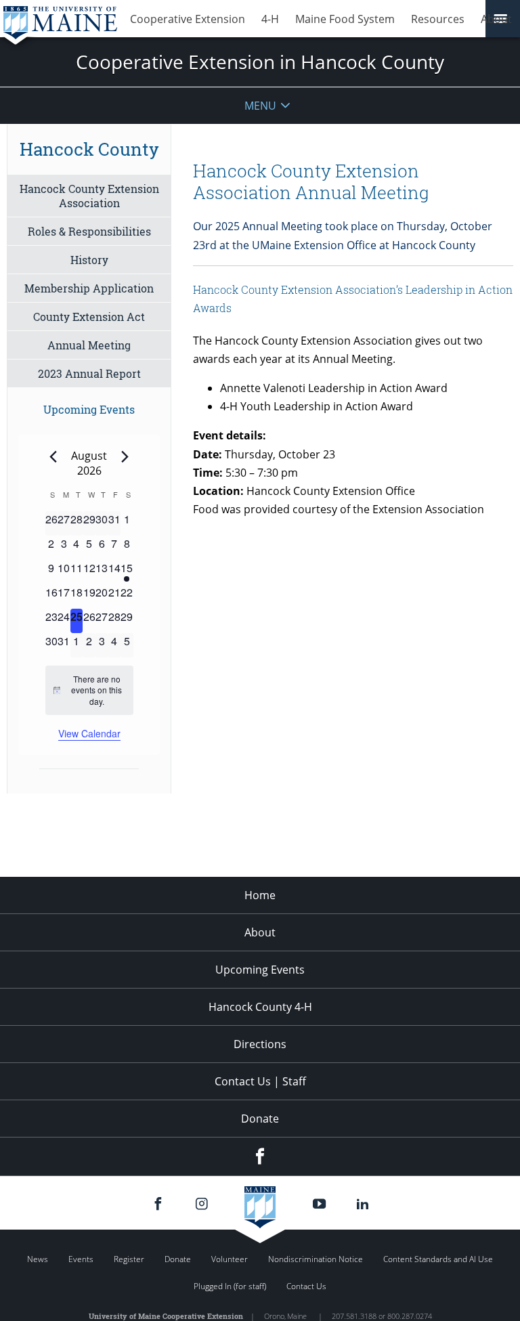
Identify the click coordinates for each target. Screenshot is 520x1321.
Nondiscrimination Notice (315, 1259)
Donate (260, 1118)
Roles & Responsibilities (89, 231)
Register (129, 1259)
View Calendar (89, 733)
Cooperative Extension (187, 19)
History (89, 260)
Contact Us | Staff (260, 1081)
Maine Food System (345, 19)
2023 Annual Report (89, 373)
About (496, 19)
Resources (437, 19)
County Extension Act (89, 316)
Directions (260, 1044)
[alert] (89, 691)
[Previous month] (53, 456)
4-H (270, 19)
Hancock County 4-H (260, 1006)
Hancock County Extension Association (89, 195)
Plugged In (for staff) (230, 1286)
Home (260, 895)
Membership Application (89, 288)
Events (80, 1259)
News (37, 1259)
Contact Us (306, 1286)
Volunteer (229, 1259)
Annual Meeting (89, 345)
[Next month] (125, 456)
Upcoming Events (260, 969)
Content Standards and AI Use (438, 1259)
